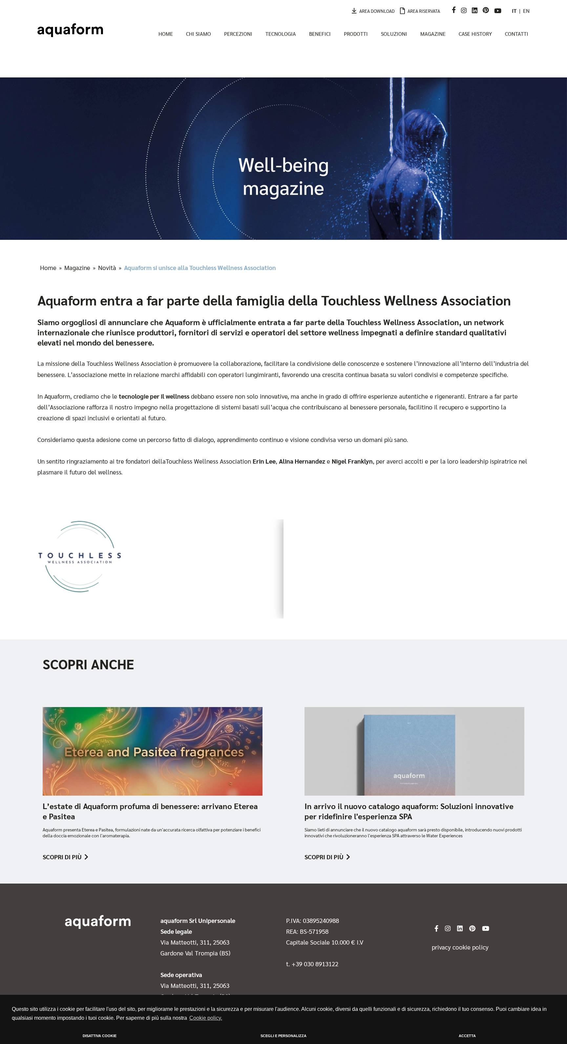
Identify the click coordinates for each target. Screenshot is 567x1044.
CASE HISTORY (475, 33)
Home (48, 267)
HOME (165, 33)
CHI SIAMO (198, 33)
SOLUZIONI (394, 33)
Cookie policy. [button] (205, 1018)
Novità (107, 267)
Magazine (77, 267)
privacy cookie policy (460, 947)
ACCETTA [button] (467, 1036)
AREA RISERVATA (424, 11)
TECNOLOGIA (280, 33)
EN (526, 10)
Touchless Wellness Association (129, 363)
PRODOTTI (356, 33)
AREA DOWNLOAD (377, 11)
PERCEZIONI (238, 33)
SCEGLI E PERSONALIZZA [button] (283, 1036)
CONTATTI (516, 33)
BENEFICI (320, 33)
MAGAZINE (433, 33)
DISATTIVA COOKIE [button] (99, 1036)
